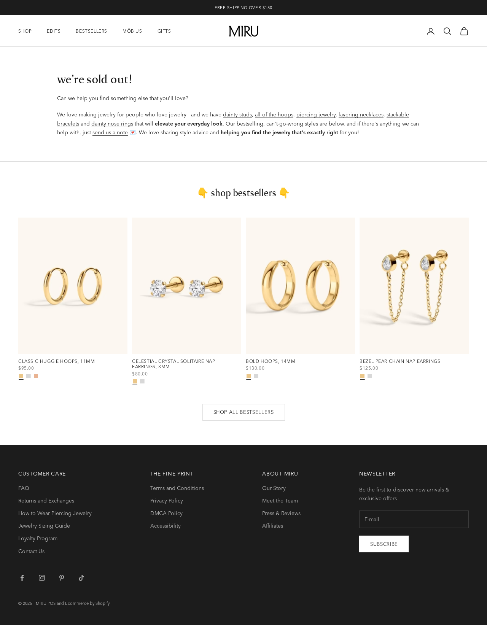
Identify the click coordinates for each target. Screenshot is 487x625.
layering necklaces (361, 114)
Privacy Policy (166, 500)
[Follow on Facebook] (22, 578)
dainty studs (237, 114)
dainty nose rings (112, 123)
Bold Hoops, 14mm (271, 361)
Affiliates (272, 525)
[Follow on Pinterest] (61, 578)
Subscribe (384, 544)
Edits (53, 31)
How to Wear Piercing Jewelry (55, 513)
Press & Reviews (281, 513)
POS (52, 603)
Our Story (274, 488)
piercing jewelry (316, 114)
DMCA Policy (166, 513)
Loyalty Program (37, 538)
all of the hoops (274, 114)
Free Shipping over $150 (243, 7)
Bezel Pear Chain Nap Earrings (400, 361)
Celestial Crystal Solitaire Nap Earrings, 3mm (173, 364)
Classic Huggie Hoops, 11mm (56, 361)
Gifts (164, 31)
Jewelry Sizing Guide (44, 525)
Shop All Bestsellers (243, 412)
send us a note (110, 132)
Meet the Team (280, 500)
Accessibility (165, 525)
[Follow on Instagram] (42, 578)
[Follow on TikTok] (81, 578)
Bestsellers (91, 31)
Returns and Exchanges (46, 500)
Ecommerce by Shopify (87, 603)
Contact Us (31, 551)
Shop (25, 31)
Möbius (132, 31)
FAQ (23, 488)
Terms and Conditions (177, 488)
